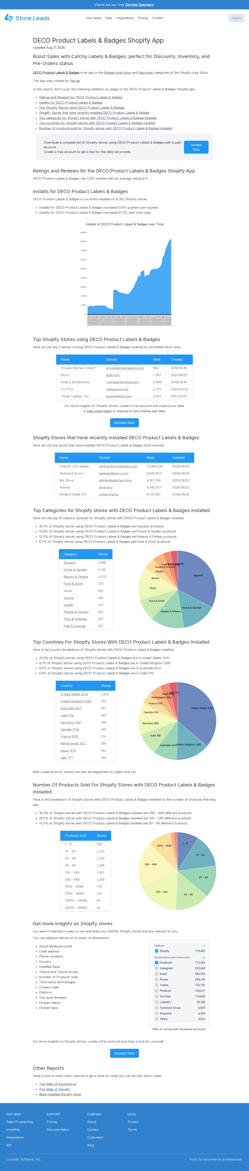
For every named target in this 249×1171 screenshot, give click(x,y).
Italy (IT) (66, 758)
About (91, 1122)
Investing (12, 1129)
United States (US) (74, 694)
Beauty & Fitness (76, 577)
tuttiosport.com (117, 389)
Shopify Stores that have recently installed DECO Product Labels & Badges (94, 113)
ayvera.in (105, 487)
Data (108, 18)
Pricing (143, 18)
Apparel (69, 563)
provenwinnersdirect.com (125, 368)
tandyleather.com (119, 396)
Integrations (125, 18)
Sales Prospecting (19, 1122)
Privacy (133, 1122)
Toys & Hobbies (75, 619)
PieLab (75, 81)
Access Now (196, 147)
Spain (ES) (68, 751)
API (9, 1145)
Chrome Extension (139, 5)
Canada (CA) (69, 729)
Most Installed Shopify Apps (60, 1094)
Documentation (58, 1129)
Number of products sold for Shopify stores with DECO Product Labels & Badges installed (105, 128)
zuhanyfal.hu (108, 494)
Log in (236, 18)
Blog (90, 1145)
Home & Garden (75, 570)
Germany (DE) (71, 722)
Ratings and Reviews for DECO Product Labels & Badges (80, 97)
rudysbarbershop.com (122, 382)
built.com (112, 375)
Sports (69, 598)
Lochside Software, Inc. (23, 1159)
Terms (132, 1129)
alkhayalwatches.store (115, 480)
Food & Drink (73, 584)
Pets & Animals (75, 626)
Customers (95, 1137)
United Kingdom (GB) (76, 701)
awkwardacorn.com (113, 473)
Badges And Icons (117, 73)
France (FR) (69, 736)
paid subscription (99, 411)
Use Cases (93, 18)
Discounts (145, 73)
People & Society (76, 612)
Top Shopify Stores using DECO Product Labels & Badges (81, 108)
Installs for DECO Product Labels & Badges (71, 103)
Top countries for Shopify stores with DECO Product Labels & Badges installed (97, 123)
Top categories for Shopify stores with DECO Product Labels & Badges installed (98, 118)
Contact (157, 18)
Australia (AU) (71, 708)
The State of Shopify (54, 1089)
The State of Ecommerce (57, 1084)
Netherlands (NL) (73, 743)
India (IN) (67, 715)
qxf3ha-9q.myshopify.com (118, 466)
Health (68, 605)
